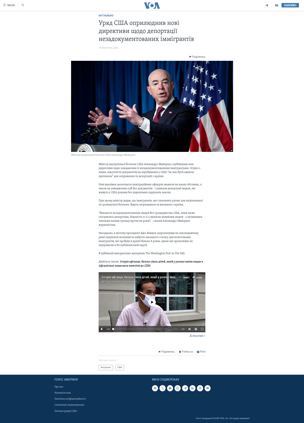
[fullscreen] (202, 329)
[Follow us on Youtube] (170, 388)
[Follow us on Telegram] (185, 388)
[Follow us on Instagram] (177, 388)
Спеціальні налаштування (69, 405)
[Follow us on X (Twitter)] (162, 388)
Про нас (58, 387)
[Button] (197, 57)
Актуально (106, 15)
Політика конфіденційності (70, 399)
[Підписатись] (208, 388)
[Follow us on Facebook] (155, 388)
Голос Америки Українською (121, 281)
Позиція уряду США (65, 411)
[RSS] (193, 388)
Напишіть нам (62, 393)
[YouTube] (277, 5)
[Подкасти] (200, 388)
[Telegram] (267, 5)
